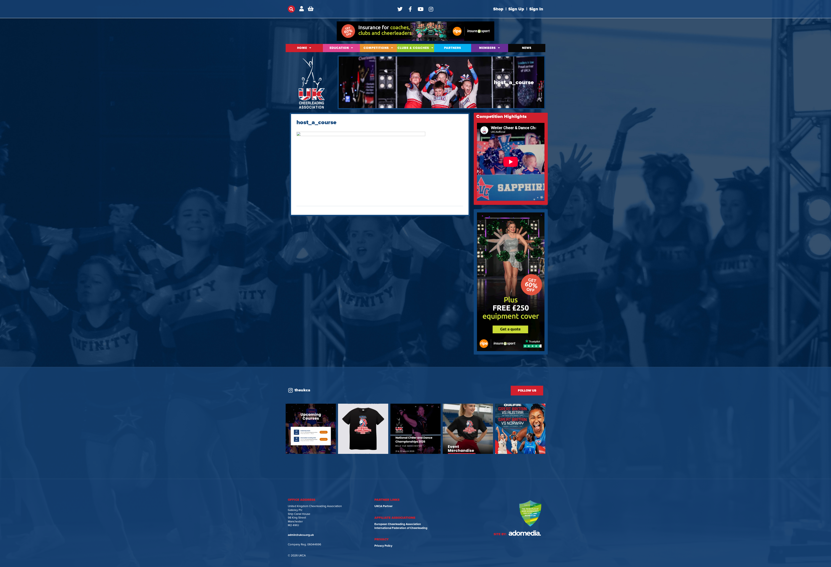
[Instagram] (431, 9)
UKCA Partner (383, 506)
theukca (302, 390)
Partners (452, 48)
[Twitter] (400, 9)
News (526, 48)
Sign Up (516, 9)
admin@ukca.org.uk (301, 535)
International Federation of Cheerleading (400, 528)
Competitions (376, 48)
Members (487, 48)
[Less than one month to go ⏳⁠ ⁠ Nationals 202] (415, 429)
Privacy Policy (383, 546)
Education (339, 48)
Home (302, 48)
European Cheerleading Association (397, 524)
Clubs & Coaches (413, 48)
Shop (498, 9)
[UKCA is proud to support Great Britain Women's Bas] (520, 429)
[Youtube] (421, 9)
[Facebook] (410, 9)
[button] (291, 9)
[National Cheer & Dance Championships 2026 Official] (468, 429)
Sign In (536, 9)
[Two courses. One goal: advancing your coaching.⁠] (311, 429)
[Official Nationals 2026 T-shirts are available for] (363, 429)
